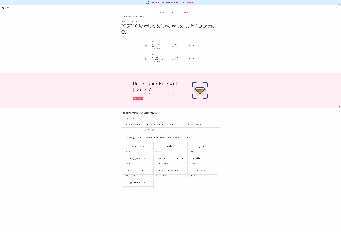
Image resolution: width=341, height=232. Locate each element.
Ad (339, 106)
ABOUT (186, 12)
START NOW (138, 99)
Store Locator (158, 12)
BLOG (174, 12)
